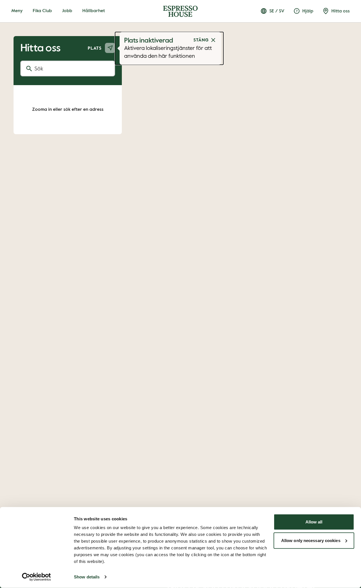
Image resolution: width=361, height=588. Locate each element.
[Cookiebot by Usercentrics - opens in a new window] (36, 577)
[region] (180, 294)
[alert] (169, 48)
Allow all (314, 522)
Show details (87, 576)
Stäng (201, 40)
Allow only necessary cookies (310, 540)
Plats (95, 48)
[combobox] (67, 68)
